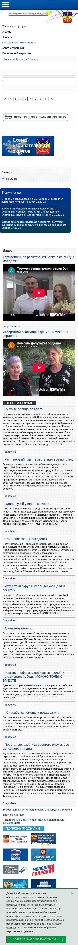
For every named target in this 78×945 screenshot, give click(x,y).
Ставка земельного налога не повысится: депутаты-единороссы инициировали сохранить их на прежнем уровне (34, 224)
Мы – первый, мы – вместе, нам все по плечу (39, 459)
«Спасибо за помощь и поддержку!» (32, 712)
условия (11, 927)
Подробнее (9, 451)
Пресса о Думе (19, 403)
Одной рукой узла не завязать (27, 504)
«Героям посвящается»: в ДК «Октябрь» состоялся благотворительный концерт (32, 200)
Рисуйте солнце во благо (24, 409)
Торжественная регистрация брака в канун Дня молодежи (37, 809)
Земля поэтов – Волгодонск (26, 539)
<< (4, 98)
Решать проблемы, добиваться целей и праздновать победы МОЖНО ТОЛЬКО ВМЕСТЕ (33, 676)
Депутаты (21, 59)
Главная (9, 59)
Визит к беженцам (13, 814)
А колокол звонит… (19, 628)
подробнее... (10, 326)
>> (53, 98)
